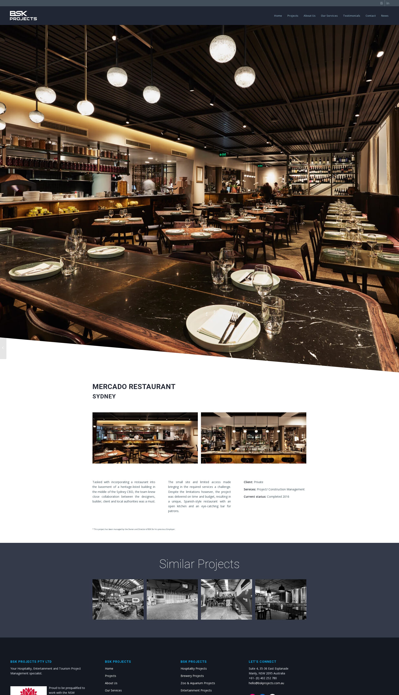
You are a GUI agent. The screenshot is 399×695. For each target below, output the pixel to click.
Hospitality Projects (194, 668)
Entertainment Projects (196, 690)
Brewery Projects (192, 676)
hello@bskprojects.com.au (266, 683)
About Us (111, 683)
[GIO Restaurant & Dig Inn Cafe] (3, 347)
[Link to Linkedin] (388, 3)
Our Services (113, 690)
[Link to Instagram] (382, 3)
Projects (110, 676)
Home (109, 668)
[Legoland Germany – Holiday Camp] (396, 347)
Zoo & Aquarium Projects (198, 683)
